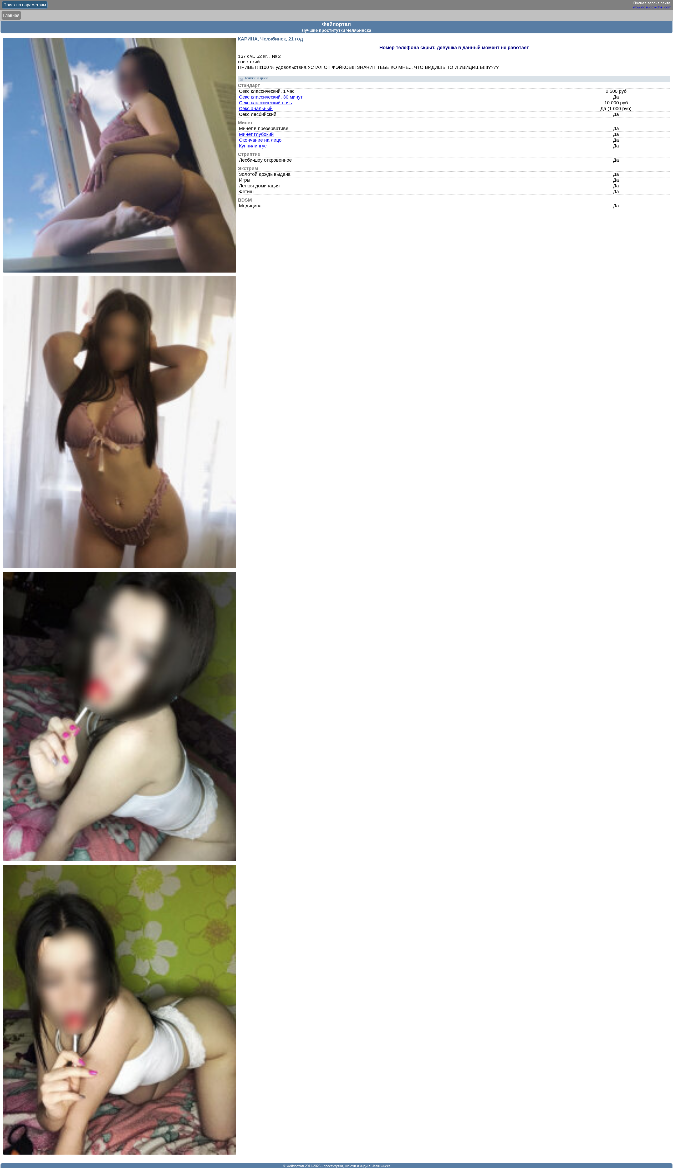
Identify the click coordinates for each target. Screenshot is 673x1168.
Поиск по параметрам (24, 5)
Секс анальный (256, 108)
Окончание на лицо (260, 140)
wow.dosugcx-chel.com (652, 7)
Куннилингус (253, 145)
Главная (11, 15)
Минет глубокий (256, 134)
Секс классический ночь (265, 102)
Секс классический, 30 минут (271, 97)
